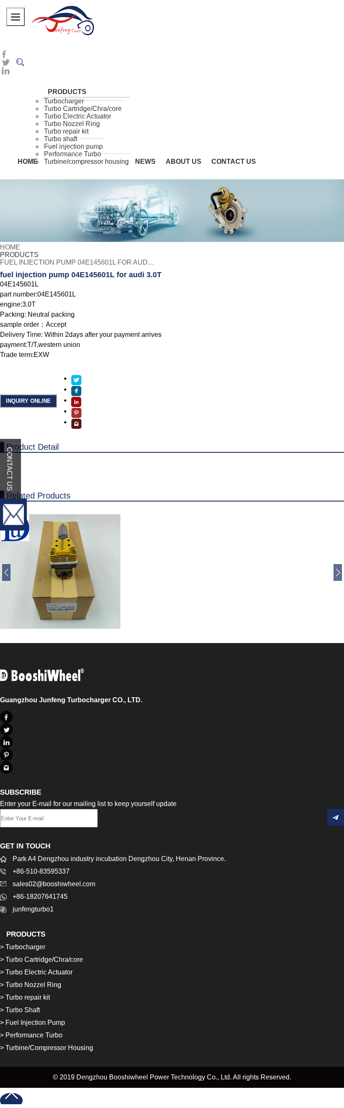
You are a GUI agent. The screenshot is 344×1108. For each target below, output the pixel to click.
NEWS (145, 161)
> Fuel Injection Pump (32, 1022)
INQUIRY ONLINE (28, 401)
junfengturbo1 (33, 909)
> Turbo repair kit (25, 997)
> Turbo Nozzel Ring (30, 984)
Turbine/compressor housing (86, 161)
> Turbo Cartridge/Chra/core (41, 959)
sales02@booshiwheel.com (54, 883)
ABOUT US (183, 161)
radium (62, 19)
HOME (28, 161)
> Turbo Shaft (20, 1009)
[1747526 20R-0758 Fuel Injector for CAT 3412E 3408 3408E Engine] (60, 626)
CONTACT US (233, 161)
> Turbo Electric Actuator (36, 972)
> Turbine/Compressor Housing (46, 1047)
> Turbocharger (22, 946)
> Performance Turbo (31, 1035)
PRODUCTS (19, 254)
